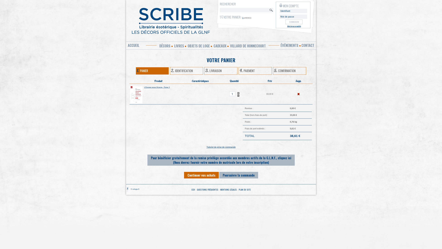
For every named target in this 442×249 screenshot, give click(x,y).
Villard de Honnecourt (248, 45)
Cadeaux (220, 45)
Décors (164, 45)
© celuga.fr (135, 189)
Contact (307, 45)
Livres (179, 45)
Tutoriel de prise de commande (221, 147)
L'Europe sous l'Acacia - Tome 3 (157, 87)
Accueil (133, 45)
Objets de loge (199, 45)
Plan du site (245, 189)
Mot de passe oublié (294, 26)
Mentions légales (228, 189)
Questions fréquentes (207, 189)
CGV (193, 189)
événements (289, 45)
